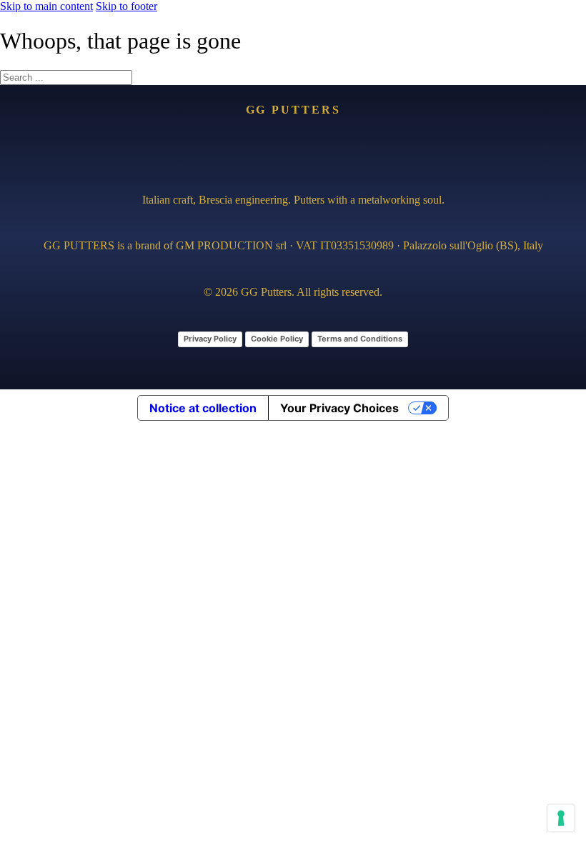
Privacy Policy (210, 339)
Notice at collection (203, 408)
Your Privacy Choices (339, 408)
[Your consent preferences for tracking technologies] (561, 818)
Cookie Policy (277, 339)
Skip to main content (46, 6)
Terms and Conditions (359, 339)
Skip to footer (126, 6)
